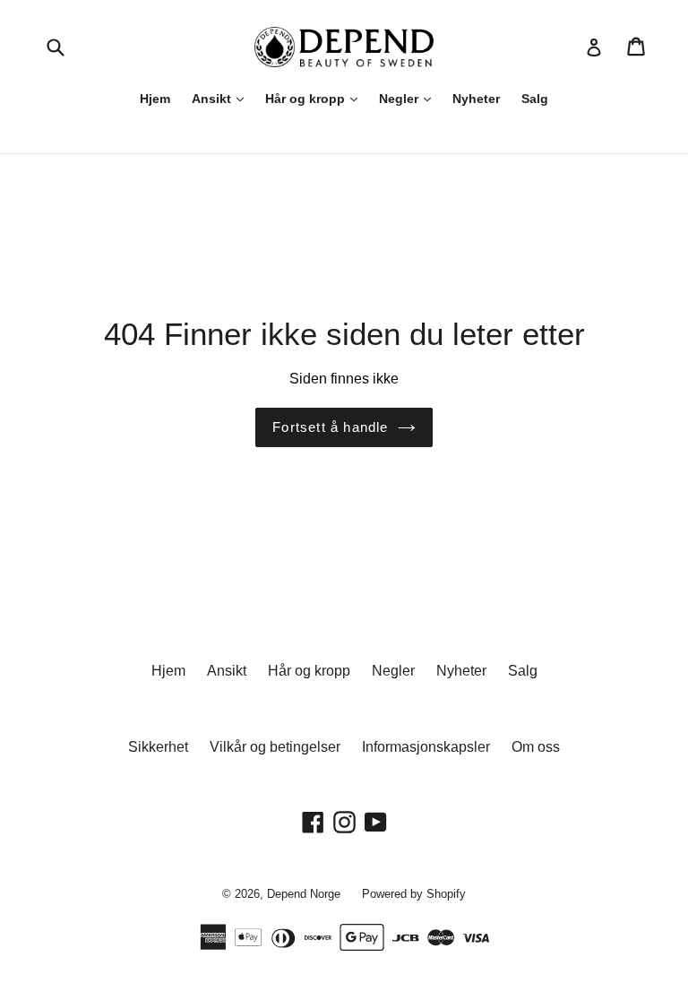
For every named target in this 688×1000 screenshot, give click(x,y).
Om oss (536, 746)
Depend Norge (303, 894)
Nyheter (476, 98)
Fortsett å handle (330, 427)
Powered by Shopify (414, 894)
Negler (400, 98)
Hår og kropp (306, 98)
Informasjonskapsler (426, 746)
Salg (534, 98)
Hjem (155, 98)
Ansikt (213, 98)
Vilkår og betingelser (275, 746)
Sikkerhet (158, 746)
